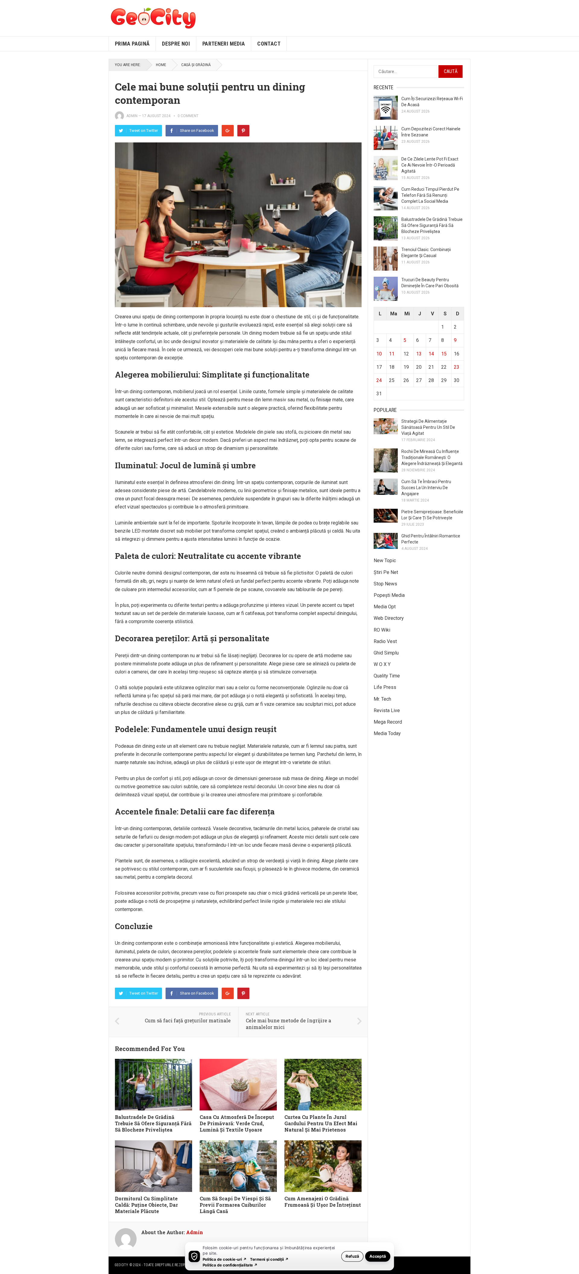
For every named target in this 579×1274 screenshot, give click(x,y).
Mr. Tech (382, 699)
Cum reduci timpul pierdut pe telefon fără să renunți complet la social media (430, 195)
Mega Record (388, 722)
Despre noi (176, 43)
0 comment (188, 116)
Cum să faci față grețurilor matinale (188, 1020)
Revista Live (387, 710)
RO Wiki (382, 630)
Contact (268, 43)
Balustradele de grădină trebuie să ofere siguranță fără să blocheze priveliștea (153, 1123)
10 (379, 354)
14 (431, 354)
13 (419, 354)
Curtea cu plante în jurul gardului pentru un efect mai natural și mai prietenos (320, 1123)
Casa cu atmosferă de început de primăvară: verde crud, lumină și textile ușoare (237, 1123)
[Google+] (228, 130)
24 (379, 380)
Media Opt (385, 607)
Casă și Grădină (196, 65)
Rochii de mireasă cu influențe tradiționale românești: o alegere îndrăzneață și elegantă (432, 457)
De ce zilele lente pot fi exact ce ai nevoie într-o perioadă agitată (429, 165)
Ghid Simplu (386, 653)
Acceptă (377, 1256)
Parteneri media (223, 43)
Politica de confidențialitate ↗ (230, 1265)
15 (444, 354)
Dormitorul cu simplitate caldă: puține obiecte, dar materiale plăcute (146, 1204)
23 (456, 367)
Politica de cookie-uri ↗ (225, 1259)
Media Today (387, 733)
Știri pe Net (386, 572)
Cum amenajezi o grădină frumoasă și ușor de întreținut (322, 1201)
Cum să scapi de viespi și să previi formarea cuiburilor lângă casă (235, 1204)
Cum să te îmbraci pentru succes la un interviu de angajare (426, 487)
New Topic (385, 560)
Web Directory (389, 618)
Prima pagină (132, 43)
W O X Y (382, 664)
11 (391, 354)
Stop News (385, 584)
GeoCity (121, 1265)
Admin (132, 116)
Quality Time (387, 676)
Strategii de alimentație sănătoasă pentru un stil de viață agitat (428, 427)
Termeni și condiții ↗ (269, 1259)
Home (161, 65)
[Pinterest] (243, 130)
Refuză (352, 1256)
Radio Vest (385, 641)
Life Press (385, 687)
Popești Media (389, 595)
